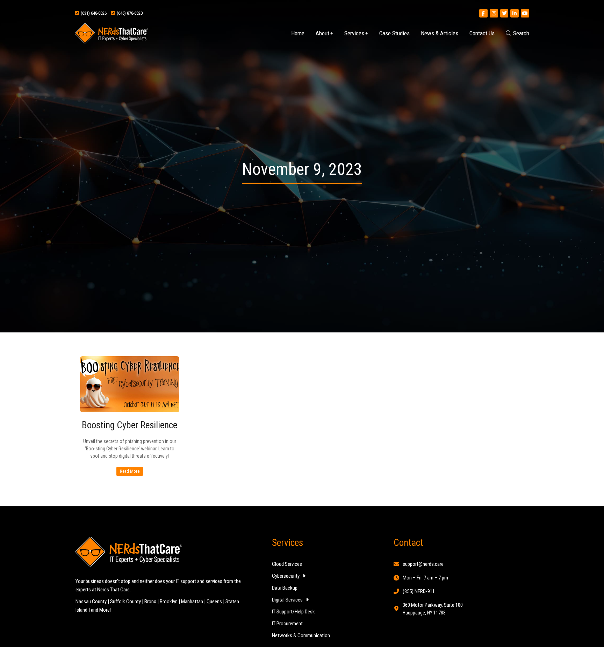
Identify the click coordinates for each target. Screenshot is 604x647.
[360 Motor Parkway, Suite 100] (396, 608)
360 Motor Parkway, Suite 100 (433, 605)
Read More (129, 470)
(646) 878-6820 (129, 13)
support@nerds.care (423, 564)
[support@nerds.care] (396, 564)
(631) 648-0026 (93, 13)
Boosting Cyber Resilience (129, 425)
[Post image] (129, 384)
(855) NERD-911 (419, 591)
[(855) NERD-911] (396, 591)
